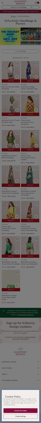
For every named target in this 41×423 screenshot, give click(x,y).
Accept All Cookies (20, 411)
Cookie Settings (20, 416)
